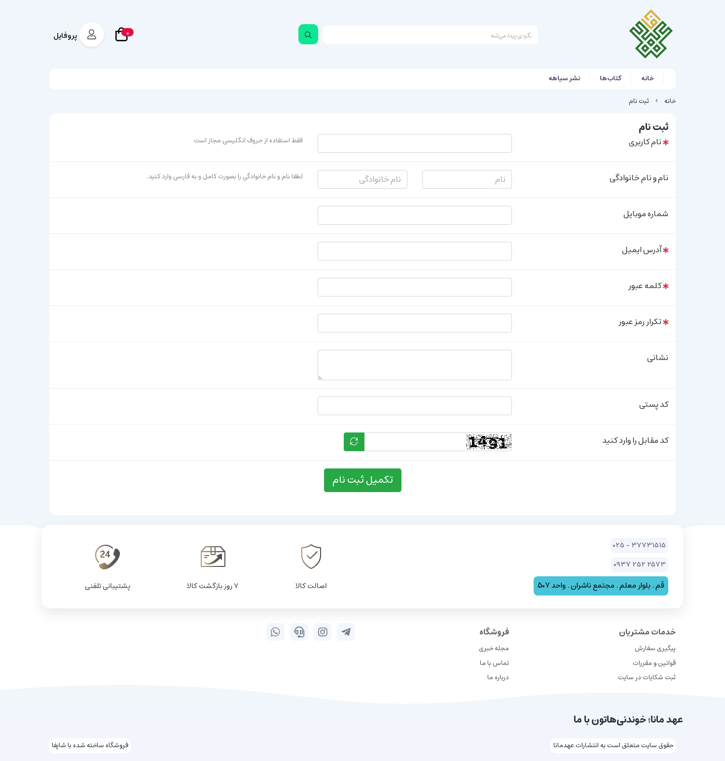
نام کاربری (645, 142)
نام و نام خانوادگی (639, 178)
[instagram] (323, 632)
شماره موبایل (645, 214)
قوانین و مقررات (654, 663)
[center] (308, 34)
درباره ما (498, 677)
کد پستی (653, 404)
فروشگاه (494, 632)
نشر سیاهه (564, 78)
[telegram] (346, 632)
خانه (647, 78)
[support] (299, 632)
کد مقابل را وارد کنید (635, 440)
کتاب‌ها (610, 78)
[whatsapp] (275, 632)
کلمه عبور (644, 286)
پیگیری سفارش (655, 648)
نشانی (657, 357)
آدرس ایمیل (641, 250)
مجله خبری (494, 648)
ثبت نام (639, 101)
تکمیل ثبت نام (362, 480)
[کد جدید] (354, 441)
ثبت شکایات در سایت (647, 677)
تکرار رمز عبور (639, 322)
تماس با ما (494, 663)
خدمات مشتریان (647, 632)
